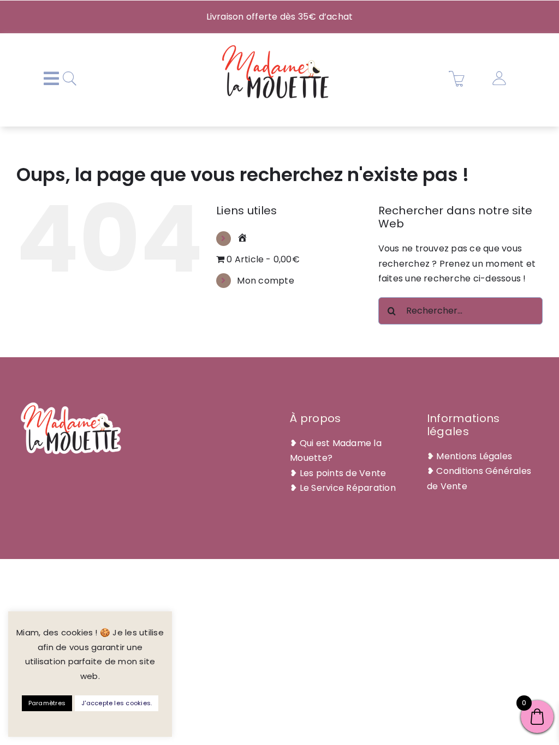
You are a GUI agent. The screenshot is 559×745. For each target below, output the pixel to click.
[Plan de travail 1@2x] (275, 46)
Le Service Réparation (348, 488)
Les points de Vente (343, 473)
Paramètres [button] (47, 703)
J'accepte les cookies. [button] (116, 703)
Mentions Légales (474, 456)
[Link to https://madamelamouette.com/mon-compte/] (499, 78)
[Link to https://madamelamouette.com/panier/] (457, 78)
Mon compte (265, 280)
